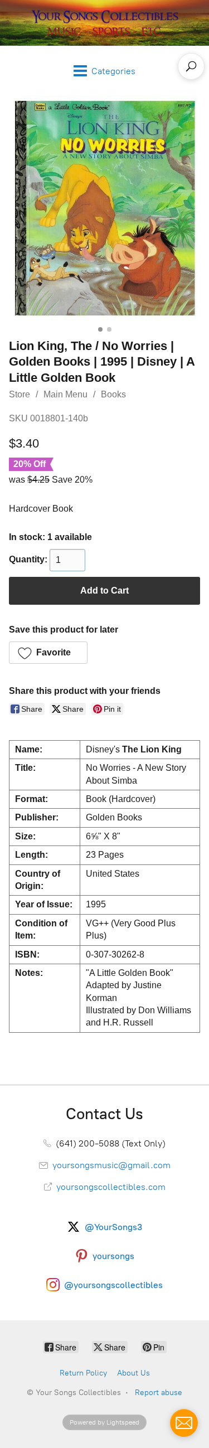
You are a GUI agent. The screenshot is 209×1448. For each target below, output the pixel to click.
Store (19, 394)
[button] (48, 653)
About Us (133, 1373)
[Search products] (191, 66)
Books (113, 394)
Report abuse (158, 1392)
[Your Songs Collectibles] (104, 23)
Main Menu (65, 394)
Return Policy (83, 1373)
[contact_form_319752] (184, 1423)
